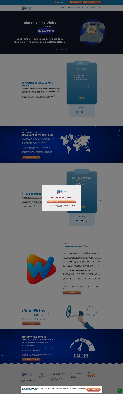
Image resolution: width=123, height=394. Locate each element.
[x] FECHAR (78, 183)
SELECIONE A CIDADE (54, 202)
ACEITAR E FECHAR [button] (93, 390)
